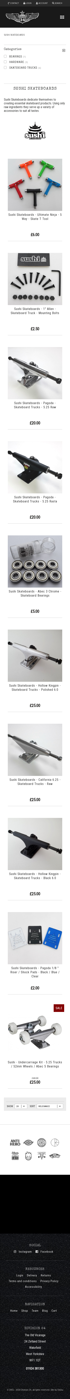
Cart (54, 1310)
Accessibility (33, 1287)
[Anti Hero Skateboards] (15, 1148)
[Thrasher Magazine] (41, 1161)
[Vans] (55, 1161)
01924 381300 (35, 1368)
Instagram (24, 1251)
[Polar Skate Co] (55, 1148)
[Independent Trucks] (41, 1148)
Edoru (60, 1390)
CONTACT (14, 3)
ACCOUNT (43, 3)
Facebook (45, 1251)
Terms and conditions (23, 1281)
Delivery (32, 1275)
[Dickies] (28, 1148)
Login (19, 1275)
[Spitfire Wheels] (28, 1161)
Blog (45, 1310)
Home (14, 1310)
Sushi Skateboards (14, 34)
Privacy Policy (49, 1281)
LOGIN (28, 3)
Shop (24, 1310)
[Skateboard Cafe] (15, 1161)
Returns (46, 1275)
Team (35, 1310)
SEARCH (58, 3)
